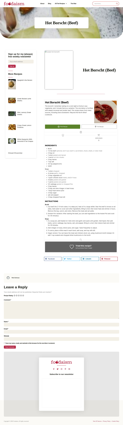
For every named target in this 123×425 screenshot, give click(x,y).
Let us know (80, 248)
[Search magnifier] (117, 3)
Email (6, 329)
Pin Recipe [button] (100, 126)
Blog (49, 3)
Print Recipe (63, 126)
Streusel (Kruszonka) (15, 153)
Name (6, 321)
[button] (53, 259)
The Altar (73, 3)
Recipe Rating (8, 295)
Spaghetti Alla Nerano (24, 80)
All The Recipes (60, 3)
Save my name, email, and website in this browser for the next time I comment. (30, 343)
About (42, 3)
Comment (7, 300)
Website (6, 336)
